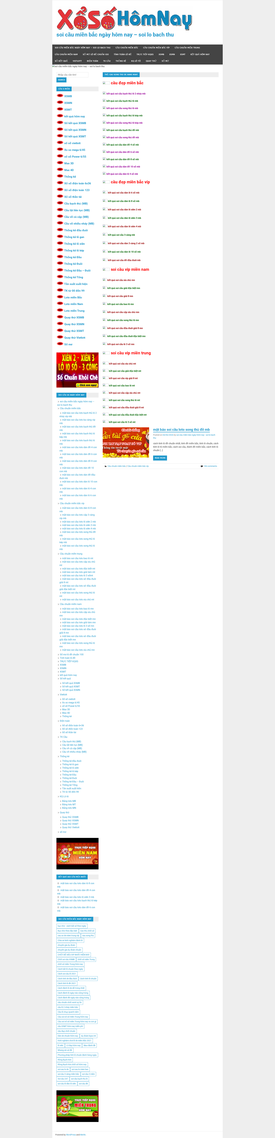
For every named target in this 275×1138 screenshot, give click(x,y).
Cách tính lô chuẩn (88, 978)
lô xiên (60, 1045)
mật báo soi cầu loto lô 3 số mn (78, 626)
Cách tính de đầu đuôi (67, 978)
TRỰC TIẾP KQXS (145, 54)
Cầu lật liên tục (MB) (77, 210)
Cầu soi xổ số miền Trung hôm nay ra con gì (77, 1021)
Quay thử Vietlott (74, 337)
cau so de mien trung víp (68, 935)
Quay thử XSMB (74, 317)
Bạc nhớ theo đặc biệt (67, 931)
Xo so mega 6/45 (74, 150)
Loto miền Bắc (73, 297)
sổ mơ (165, 61)
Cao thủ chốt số (87, 931)
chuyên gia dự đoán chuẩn (69, 950)
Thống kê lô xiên (74, 243)
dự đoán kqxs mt (88, 1036)
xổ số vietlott (72, 143)
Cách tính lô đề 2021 (67, 983)
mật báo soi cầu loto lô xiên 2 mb (79, 521)
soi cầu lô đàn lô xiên (67, 1083)
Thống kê (121, 61)
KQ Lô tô (136, 61)
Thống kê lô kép (74, 250)
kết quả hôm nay (200, 54)
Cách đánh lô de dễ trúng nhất (71, 988)
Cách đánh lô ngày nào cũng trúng (73, 993)
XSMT (182, 54)
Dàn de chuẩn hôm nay (68, 1036)
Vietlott (77, 61)
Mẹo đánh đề (89, 1045)
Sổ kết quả (61, 61)
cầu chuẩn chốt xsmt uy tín (70, 1002)
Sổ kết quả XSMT (75, 136)
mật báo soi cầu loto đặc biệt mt (78, 568)
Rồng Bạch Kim (64, 1060)
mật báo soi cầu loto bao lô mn (78, 608)
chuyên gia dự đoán (66, 945)
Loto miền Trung (74, 310)
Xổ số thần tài (73, 196)
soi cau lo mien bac (80, 1069)
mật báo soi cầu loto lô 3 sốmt (77, 575)
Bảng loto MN (69, 808)
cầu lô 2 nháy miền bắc (68, 1007)
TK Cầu (107, 61)
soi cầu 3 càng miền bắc (68, 1074)
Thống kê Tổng (73, 277)
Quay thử (151, 61)
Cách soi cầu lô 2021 (67, 974)
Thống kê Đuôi (73, 263)
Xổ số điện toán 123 (77, 190)
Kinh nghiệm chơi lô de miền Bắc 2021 (74, 1040)
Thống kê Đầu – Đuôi (77, 270)
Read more (160, 458)
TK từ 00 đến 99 (74, 290)
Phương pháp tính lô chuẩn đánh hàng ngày (77, 1055)
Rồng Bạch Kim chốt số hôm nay (72, 1064)
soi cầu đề (83, 1083)
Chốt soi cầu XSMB (66, 959)
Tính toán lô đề (122, 54)
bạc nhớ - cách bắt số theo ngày (72, 926)
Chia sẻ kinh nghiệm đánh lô (70, 940)
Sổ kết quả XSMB (75, 123)
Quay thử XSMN (74, 324)
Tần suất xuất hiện (76, 284)
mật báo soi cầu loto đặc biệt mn (79, 619)
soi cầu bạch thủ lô (79, 1079)
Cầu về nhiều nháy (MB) (79, 223)
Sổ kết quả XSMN (75, 130)
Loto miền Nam (73, 304)
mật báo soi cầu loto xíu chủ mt (78, 599)
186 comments (210, 466)
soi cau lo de (63, 1069)
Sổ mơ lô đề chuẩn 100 (96, 54)
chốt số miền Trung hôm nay (70, 964)
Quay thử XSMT (74, 331)
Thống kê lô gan (74, 237)
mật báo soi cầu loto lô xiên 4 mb (79, 528)
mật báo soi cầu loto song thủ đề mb (181, 430)
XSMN (172, 54)
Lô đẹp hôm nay (73, 1045)
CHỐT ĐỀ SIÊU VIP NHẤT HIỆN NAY (73, 955)
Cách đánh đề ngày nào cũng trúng (73, 997)
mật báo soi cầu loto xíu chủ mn (78, 650)
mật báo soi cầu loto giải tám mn (79, 622)
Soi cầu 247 (63, 1079)
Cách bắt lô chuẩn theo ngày (70, 969)
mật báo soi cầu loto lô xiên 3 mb (79, 525)
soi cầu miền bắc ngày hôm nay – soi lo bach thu (115, 34)
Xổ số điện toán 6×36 (73, 725)
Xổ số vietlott (68, 699)
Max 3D (69, 163)
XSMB (161, 54)
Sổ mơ (68, 344)
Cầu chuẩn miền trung (187, 47)
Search (61, 80)
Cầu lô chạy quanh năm (68, 1012)
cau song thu (88, 935)
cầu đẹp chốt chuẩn (66, 1031)
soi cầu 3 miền (88, 1074)
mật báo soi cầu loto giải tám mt (78, 572)
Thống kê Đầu (73, 257)
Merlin (83, 1135)
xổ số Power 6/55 (75, 156)
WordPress (71, 1135)
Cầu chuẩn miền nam (66, 54)
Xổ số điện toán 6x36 (77, 183)
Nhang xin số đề (65, 1050)
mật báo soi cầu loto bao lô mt (77, 558)
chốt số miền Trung (86, 959)
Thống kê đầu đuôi (76, 230)
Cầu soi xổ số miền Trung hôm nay (73, 1017)
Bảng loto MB (69, 801)
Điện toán (92, 61)
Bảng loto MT (69, 804)
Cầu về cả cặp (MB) (76, 217)
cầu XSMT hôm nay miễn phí (70, 1026)
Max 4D (69, 170)
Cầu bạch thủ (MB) (76, 203)
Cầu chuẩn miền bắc (127, 47)
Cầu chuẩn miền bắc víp (156, 47)
